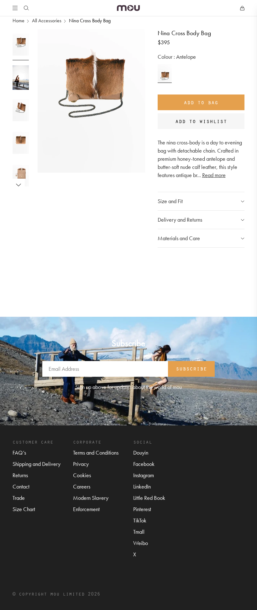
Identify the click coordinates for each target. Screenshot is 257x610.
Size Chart (24, 509)
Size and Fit (170, 201)
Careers (81, 486)
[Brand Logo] (128, 8)
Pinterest (142, 509)
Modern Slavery (90, 497)
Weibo (140, 543)
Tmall (138, 531)
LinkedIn (142, 486)
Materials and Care (179, 238)
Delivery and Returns (180, 219)
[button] (18, 185)
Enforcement (86, 509)
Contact (21, 486)
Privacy (81, 463)
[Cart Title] (242, 8)
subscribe (191, 368)
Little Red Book (149, 497)
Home (18, 20)
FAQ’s (19, 452)
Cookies (82, 475)
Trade (19, 497)
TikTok (139, 520)
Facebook (144, 463)
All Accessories (46, 20)
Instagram (143, 475)
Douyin (140, 452)
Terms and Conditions (95, 452)
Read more (214, 175)
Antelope (165, 73)
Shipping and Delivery (36, 463)
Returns (20, 475)
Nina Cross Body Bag (90, 20)
